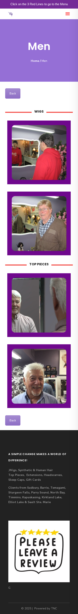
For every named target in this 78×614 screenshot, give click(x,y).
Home (35, 61)
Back (13, 93)
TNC (54, 608)
